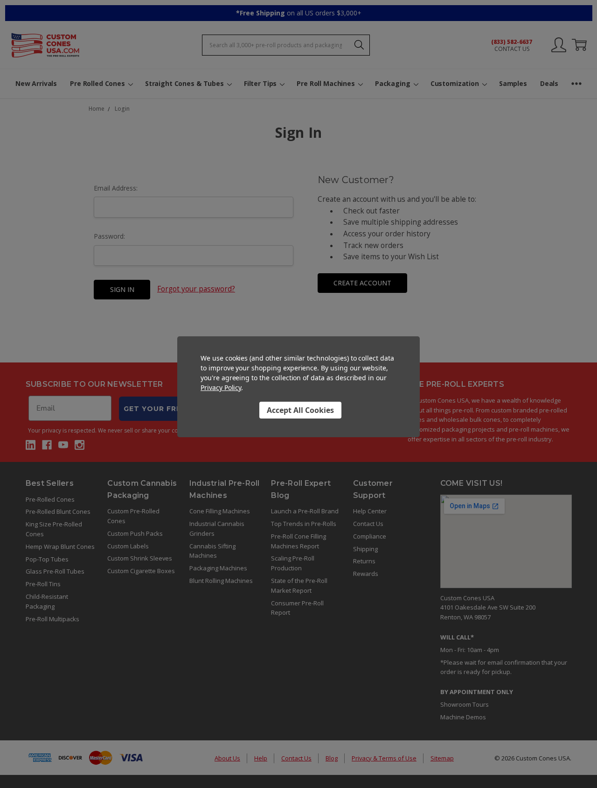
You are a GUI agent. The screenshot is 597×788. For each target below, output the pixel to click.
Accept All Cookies (300, 410)
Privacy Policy (221, 387)
